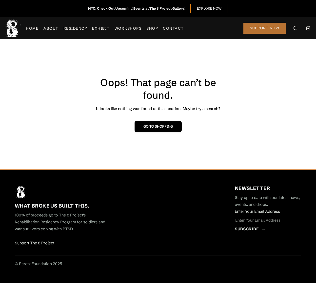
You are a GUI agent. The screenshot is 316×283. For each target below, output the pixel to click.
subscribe (250, 228)
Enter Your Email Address (257, 211)
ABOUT (51, 28)
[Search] (295, 28)
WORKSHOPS (128, 28)
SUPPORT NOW (264, 28)
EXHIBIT (101, 28)
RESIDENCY (75, 28)
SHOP (152, 28)
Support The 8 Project (34, 242)
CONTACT (173, 28)
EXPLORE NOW (209, 8)
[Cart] (308, 28)
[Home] (12, 28)
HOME (32, 28)
